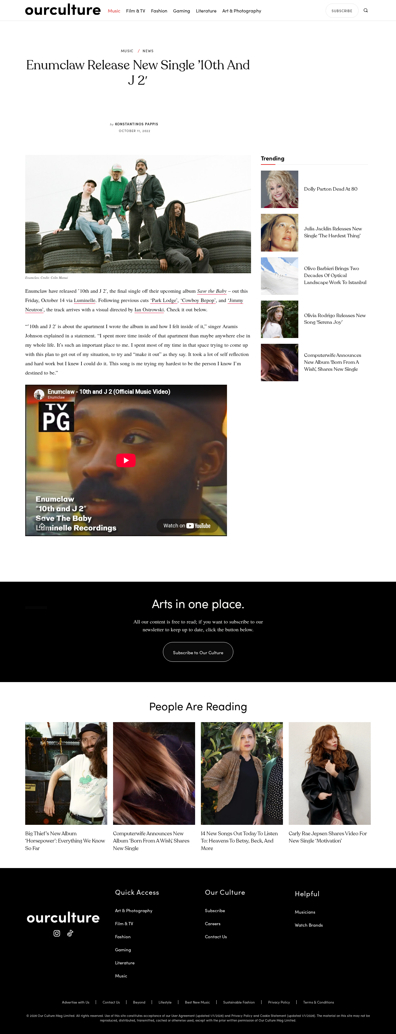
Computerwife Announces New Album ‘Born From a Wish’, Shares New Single (332, 362)
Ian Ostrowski (149, 309)
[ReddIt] (155, 108)
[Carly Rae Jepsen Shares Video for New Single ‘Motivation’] (330, 773)
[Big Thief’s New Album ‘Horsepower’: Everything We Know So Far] (66, 773)
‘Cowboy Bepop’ (198, 300)
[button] (365, 10)
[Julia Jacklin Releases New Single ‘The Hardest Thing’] (279, 232)
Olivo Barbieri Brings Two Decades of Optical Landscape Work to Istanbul (335, 275)
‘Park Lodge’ (163, 300)
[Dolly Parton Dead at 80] (279, 189)
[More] (182, 108)
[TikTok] (69, 933)
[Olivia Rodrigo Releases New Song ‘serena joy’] (279, 319)
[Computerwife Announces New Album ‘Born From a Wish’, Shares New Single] (279, 362)
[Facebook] (128, 108)
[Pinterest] (142, 108)
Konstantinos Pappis (136, 123)
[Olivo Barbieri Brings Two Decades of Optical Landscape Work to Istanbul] (279, 276)
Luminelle (84, 300)
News (148, 51)
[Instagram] (56, 933)
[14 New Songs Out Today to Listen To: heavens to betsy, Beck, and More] (242, 773)
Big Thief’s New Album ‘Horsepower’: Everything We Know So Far (65, 841)
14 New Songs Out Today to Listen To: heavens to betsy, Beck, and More (239, 841)
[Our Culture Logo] (63, 9)
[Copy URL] (168, 108)
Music (127, 51)
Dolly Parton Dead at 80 (330, 189)
